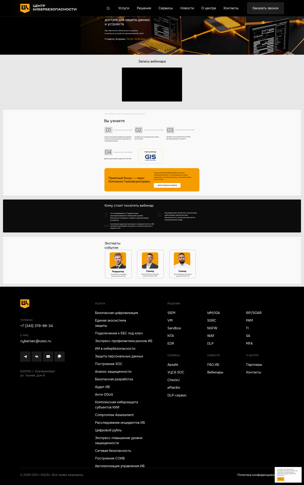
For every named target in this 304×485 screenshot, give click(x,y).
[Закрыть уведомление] (300, 468)
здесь (285, 475)
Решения (173, 303)
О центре (252, 355)
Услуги (100, 303)
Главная (106, 114)
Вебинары (111, 114)
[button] (265, 8)
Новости (213, 355)
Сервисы (173, 355)
